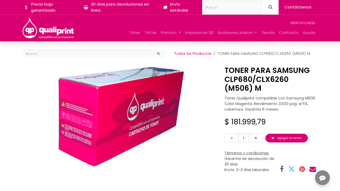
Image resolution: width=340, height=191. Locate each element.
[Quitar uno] (231, 138)
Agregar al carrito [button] (289, 138)
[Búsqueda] (271, 7)
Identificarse (302, 23)
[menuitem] (134, 33)
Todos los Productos (192, 53)
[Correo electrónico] (312, 169)
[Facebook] (282, 169)
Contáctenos (297, 7)
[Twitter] (291, 169)
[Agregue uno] (256, 138)
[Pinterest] (302, 169)
